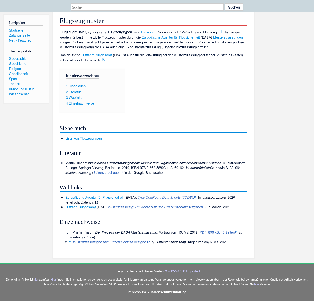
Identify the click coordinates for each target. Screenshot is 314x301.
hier (36, 279)
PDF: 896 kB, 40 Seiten (217, 232)
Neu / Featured (20, 40)
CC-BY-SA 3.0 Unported (181, 271)
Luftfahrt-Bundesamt (96, 54)
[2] (103, 59)
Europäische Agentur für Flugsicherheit (171, 37)
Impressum (137, 292)
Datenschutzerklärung (168, 292)
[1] (222, 31)
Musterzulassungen (228, 37)
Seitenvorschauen (106, 172)
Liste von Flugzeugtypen (83, 138)
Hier (53, 279)
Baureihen (148, 31)
